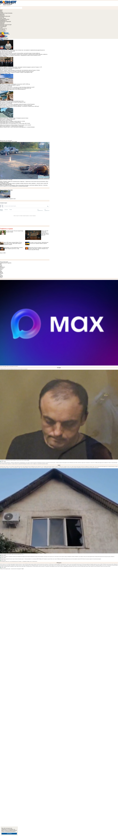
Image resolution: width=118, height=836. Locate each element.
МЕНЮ (1, 10)
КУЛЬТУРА (2, 17)
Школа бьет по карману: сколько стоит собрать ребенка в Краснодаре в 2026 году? (72, 466)
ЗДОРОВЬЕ (2, 14)
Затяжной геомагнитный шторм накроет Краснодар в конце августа (88, 467)
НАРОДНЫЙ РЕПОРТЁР (4, 19)
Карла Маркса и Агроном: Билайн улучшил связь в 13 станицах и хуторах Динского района (37, 467)
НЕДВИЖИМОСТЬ (3, 20)
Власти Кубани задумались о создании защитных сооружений (12, 463)
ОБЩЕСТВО (2, 22)
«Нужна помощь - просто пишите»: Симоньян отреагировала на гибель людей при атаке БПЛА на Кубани (74, 565)
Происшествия (2, 140)
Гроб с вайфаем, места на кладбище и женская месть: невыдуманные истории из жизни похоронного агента (20, 55)
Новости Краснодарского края (10, 198)
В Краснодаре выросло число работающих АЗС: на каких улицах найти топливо (15, 123)
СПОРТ (1, 27)
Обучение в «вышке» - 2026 (5, 73)
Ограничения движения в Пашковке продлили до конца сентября (92, 564)
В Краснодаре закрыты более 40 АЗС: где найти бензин (10, 122)
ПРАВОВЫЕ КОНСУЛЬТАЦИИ (5, 24)
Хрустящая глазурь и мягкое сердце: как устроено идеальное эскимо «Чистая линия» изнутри (96, 566)
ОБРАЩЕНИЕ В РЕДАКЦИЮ (5, 21)
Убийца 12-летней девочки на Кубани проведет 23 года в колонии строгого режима (14, 460)
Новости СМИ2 (3, 252)
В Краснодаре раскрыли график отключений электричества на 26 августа (37, 564)
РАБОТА (6, 33)
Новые (1, 209)
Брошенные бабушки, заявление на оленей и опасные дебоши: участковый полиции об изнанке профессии (20, 53)
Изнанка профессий (3, 39)
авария (1, 198)
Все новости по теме (4, 52)
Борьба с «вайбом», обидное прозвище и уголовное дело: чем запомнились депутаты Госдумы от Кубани (20, 70)
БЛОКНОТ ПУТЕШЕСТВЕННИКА (6, 13)
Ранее (11, 209)
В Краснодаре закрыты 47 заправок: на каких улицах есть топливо (12, 121)
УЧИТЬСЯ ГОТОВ (6, 34)
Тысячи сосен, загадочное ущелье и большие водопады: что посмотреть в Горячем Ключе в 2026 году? (19, 106)
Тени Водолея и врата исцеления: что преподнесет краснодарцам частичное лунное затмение (48, 566)
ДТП (3, 198)
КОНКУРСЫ (2, 15)
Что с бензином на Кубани (5, 107)
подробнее (9, 262)
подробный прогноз (3, 262)
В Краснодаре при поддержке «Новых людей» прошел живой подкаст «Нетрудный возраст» (19, 566)
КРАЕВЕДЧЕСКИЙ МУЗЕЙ (5, 16)
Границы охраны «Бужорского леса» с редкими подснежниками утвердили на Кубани (45, 466)
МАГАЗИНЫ (6, 38)
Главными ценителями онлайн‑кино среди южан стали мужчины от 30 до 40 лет (83, 462)
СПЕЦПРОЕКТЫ (3, 26)
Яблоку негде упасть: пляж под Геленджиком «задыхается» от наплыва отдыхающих (16, 105)
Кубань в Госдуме (3, 56)
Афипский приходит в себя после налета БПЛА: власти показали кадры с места (44, 565)
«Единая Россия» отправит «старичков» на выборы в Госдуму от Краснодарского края (16, 72)
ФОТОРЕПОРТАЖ (3, 28)
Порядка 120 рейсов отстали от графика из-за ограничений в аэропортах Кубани (36, 463)
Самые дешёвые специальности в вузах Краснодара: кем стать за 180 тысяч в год (15, 88)
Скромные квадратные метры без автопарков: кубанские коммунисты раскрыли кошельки (16, 71)
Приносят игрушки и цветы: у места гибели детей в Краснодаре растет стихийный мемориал (100, 466)
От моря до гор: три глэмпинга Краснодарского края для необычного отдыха (13, 564)
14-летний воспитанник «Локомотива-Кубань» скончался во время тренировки (64, 467)
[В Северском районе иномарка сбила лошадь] (24, 194)
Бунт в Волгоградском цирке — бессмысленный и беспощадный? (11, 568)
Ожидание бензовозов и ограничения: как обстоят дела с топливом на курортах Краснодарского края (53, 462)
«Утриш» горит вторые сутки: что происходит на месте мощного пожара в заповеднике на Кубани (59, 556)
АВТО (1, 11)
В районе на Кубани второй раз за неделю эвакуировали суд (21, 565)
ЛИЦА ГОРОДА (3, 18)
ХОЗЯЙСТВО (2, 29)
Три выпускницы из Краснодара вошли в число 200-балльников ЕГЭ (12, 89)
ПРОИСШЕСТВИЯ (3, 25)
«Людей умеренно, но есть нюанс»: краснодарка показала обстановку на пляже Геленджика (17, 104)
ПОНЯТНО (9, 833)
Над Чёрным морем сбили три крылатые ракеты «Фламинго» (105, 556)
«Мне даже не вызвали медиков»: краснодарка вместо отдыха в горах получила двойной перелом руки (65, 564)
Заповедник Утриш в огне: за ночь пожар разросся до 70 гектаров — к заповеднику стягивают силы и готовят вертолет (19, 561)
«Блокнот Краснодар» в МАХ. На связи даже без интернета (9, 366)
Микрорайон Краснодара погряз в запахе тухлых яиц (72, 566)
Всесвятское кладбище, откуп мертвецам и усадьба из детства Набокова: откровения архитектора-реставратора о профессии (23, 54)
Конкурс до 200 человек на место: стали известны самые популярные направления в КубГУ (17, 87)
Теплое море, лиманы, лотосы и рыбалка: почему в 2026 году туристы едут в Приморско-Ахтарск (16, 466)
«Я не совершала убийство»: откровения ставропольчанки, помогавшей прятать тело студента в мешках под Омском (19, 462)
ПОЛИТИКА (2, 23)
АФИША (1, 12)
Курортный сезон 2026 (4, 90)
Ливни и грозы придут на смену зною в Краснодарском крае (85, 556)
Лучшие (6, 209)
